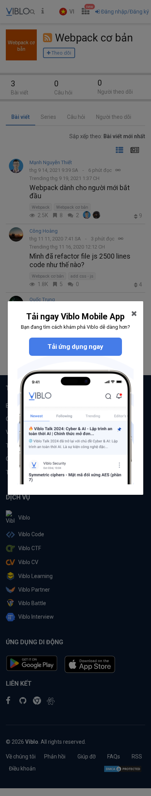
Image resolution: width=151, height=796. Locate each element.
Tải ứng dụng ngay (75, 346)
